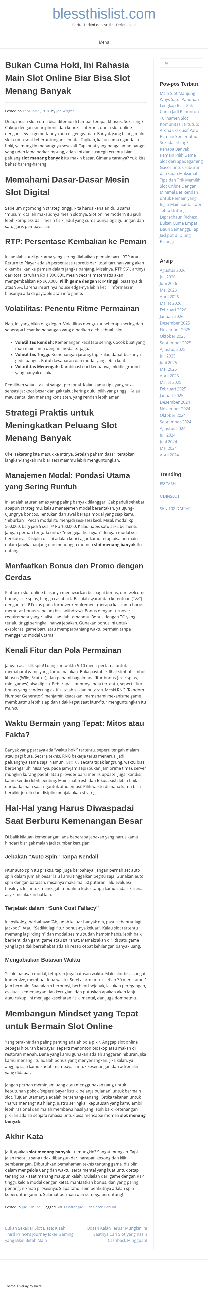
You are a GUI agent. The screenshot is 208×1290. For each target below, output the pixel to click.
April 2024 (169, 455)
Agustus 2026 (172, 270)
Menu (104, 42)
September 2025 (175, 343)
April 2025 (169, 376)
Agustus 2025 (172, 349)
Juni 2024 (168, 441)
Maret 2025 (170, 382)
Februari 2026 (173, 310)
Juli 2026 (168, 277)
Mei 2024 (168, 448)
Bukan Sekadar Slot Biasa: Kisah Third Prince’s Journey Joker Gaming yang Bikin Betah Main (39, 1234)
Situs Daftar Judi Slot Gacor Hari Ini (86, 1207)
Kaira (38, 1286)
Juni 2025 (168, 362)
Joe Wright (65, 111)
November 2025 (175, 329)
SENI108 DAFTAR (175, 508)
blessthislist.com (104, 14)
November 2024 (175, 408)
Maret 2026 (170, 303)
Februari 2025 (173, 389)
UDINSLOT (170, 496)
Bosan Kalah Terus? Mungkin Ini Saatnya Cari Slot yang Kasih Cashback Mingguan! (117, 1234)
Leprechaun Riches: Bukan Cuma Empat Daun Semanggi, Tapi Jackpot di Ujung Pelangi (180, 229)
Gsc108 (73, 762)
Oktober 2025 (173, 336)
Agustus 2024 (172, 428)
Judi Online (31, 1207)
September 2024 (175, 422)
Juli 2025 (168, 356)
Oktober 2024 (173, 415)
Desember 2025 (175, 323)
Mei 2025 (168, 369)
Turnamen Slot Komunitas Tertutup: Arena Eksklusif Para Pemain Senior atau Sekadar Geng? (179, 130)
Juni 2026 (168, 283)
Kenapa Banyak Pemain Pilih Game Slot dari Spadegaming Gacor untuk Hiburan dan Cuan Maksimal (181, 161)
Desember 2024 (175, 402)
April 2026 (169, 296)
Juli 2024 (168, 435)
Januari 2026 (171, 316)
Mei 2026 (168, 290)
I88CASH (168, 484)
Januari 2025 (171, 395)
